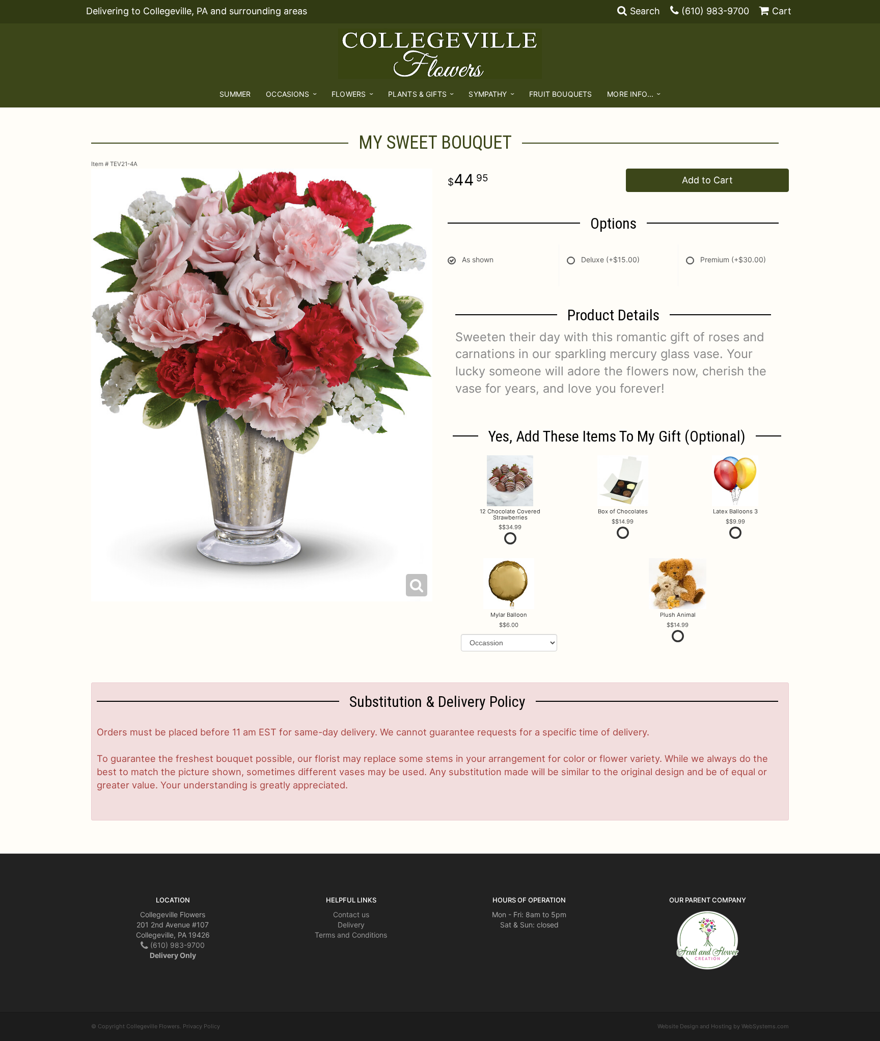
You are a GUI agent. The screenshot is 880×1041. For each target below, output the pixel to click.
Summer (235, 94)
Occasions (287, 94)
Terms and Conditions (351, 934)
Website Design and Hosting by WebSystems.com (723, 1026)
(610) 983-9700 (715, 11)
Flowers (349, 94)
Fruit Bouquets (560, 94)
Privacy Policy (201, 1026)
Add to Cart (707, 180)
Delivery (351, 924)
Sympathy (488, 94)
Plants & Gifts (417, 94)
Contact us (351, 914)
